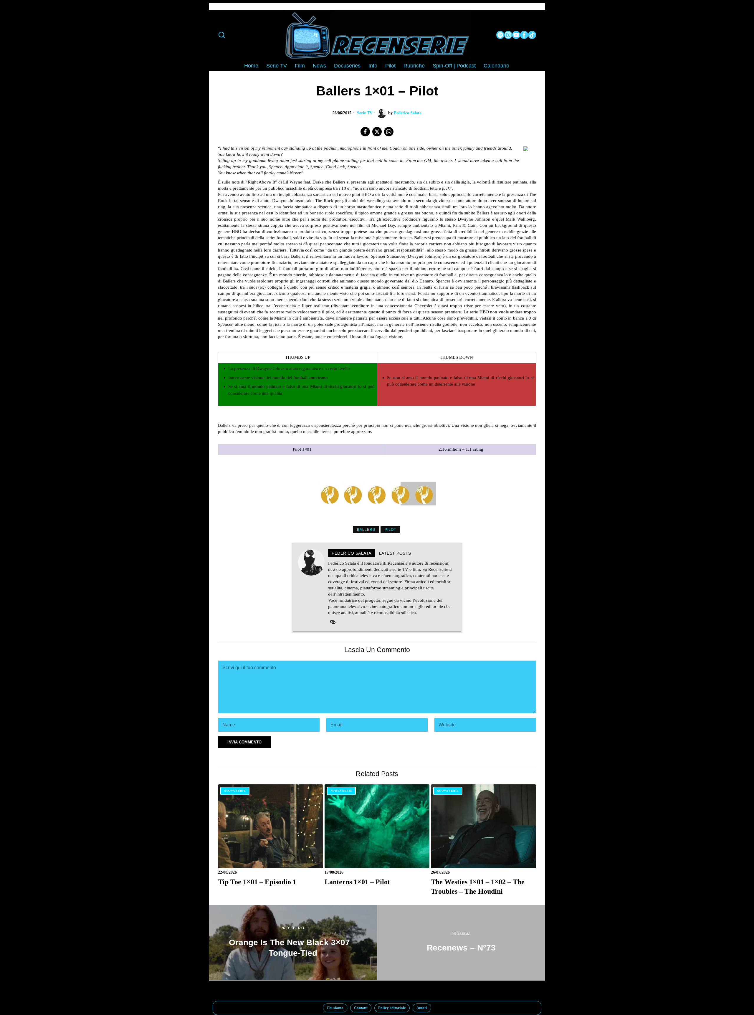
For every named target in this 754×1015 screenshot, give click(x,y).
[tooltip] (500, 35)
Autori (421, 1008)
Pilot (390, 530)
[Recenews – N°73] (461, 942)
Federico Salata (407, 113)
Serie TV (365, 113)
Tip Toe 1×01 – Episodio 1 (257, 882)
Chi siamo (335, 1008)
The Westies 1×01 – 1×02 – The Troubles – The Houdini (478, 886)
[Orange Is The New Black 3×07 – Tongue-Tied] (293, 942)
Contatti (361, 1008)
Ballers (366, 530)
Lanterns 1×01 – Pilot (357, 882)
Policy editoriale (392, 1008)
